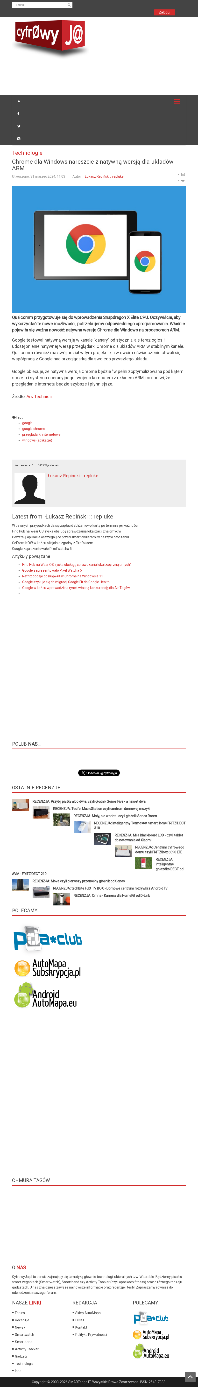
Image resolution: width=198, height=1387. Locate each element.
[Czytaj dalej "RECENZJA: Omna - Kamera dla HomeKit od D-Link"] (61, 899)
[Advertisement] (100, 78)
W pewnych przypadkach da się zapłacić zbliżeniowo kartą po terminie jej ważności (75, 525)
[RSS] (18, 101)
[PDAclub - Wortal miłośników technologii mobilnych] (151, 1317)
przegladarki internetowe (41, 434)
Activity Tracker (27, 1349)
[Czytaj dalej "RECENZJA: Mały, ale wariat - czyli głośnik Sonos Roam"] (61, 819)
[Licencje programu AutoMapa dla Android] (151, 1350)
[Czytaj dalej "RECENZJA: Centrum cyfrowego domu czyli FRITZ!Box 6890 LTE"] (123, 851)
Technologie (27, 153)
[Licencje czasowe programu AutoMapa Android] (47, 995)
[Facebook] (18, 114)
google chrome (33, 429)
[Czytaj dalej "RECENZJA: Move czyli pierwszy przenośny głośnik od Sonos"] (20, 885)
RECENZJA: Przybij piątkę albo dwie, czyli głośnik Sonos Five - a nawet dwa (89, 801)
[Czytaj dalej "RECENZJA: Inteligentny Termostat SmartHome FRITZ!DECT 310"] (82, 827)
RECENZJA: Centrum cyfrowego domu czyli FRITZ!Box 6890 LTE (159, 849)
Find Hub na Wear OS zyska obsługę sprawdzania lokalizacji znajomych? (66, 531)
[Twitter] (19, 126)
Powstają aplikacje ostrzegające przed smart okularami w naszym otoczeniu (70, 537)
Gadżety (21, 1356)
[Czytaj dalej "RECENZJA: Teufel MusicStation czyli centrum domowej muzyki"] (41, 812)
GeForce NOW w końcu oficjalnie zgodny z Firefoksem (52, 543)
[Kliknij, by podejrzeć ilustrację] (99, 250)
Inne (18, 1371)
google (27, 423)
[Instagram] (18, 139)
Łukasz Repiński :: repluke (104, 176)
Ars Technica (39, 396)
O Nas (79, 1320)
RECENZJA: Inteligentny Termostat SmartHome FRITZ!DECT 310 (140, 825)
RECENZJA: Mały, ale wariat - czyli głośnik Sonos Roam (115, 816)
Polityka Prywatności (91, 1335)
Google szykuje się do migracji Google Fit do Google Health (66, 582)
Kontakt (81, 1327)
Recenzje (22, 1320)
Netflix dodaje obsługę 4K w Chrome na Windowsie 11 (62, 576)
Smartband (23, 1342)
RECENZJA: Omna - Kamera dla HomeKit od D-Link (112, 895)
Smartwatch (24, 1335)
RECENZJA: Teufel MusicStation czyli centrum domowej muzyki (101, 809)
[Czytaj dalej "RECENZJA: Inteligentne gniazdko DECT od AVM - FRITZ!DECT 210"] (143, 863)
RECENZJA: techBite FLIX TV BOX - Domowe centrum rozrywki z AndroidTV (110, 888)
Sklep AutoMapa (88, 1313)
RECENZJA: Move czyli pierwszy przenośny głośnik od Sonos (79, 881)
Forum (20, 1313)
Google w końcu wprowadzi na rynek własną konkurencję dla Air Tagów (76, 588)
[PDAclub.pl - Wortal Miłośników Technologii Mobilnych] (48, 939)
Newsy (20, 1327)
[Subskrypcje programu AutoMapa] (47, 968)
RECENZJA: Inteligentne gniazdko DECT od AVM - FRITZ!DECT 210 (98, 866)
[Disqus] (99, 664)
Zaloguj (164, 12)
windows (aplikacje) (37, 440)
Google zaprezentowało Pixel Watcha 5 (42, 549)
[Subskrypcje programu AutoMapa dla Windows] (151, 1334)
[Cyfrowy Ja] (50, 39)
